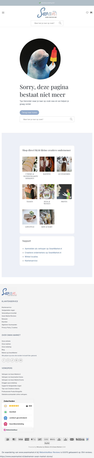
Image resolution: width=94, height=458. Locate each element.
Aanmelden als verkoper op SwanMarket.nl (43, 248)
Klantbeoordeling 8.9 (47, 3)
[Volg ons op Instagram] (8, 360)
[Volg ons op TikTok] (12, 360)
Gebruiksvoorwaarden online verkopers (14, 394)
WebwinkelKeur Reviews (49, 452)
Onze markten (6, 344)
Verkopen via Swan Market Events (13, 380)
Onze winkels (6, 341)
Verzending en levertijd (9, 313)
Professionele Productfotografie (12, 391)
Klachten (4, 322)
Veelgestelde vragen (8, 310)
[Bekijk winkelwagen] (91, 12)
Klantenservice (31, 260)
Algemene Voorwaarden (9, 325)
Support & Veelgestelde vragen (11, 386)
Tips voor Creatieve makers (10, 388)
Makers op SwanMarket (9, 353)
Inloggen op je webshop (9, 383)
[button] (3, 12)
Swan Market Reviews (9, 316)
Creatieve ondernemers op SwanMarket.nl (43, 252)
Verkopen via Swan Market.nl (11, 374)
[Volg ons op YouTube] (21, 360)
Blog (3, 350)
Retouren (5, 319)
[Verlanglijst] (87, 12)
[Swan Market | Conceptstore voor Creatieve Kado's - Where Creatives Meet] (47, 12)
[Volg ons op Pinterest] (17, 360)
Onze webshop (6, 347)
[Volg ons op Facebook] (4, 360)
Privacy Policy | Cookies (9, 327)
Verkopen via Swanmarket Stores (12, 377)
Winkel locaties (31, 256)
